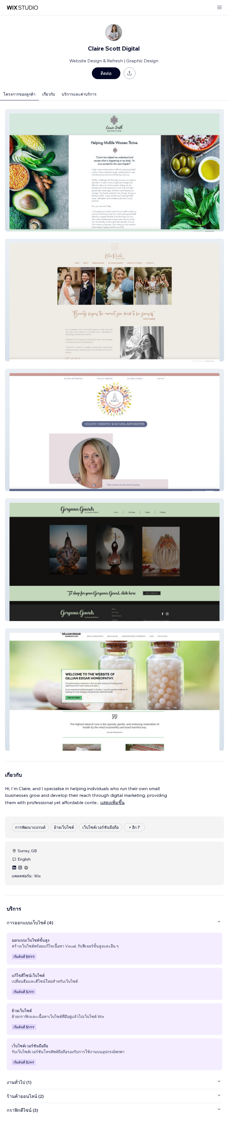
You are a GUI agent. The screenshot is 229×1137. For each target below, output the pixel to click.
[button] (114, 170)
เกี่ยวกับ (48, 94)
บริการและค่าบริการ (79, 94)
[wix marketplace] (22, 7)
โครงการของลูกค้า (19, 94)
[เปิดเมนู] (219, 7)
